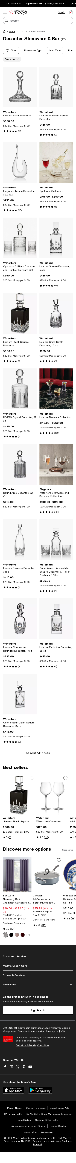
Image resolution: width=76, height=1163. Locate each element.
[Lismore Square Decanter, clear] (56, 238)
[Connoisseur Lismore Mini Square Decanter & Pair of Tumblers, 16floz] (56, 539)
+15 (28, 935)
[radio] (5, 935)
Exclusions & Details (26, 1045)
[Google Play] (40, 1090)
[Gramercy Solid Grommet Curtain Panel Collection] (17, 874)
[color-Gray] (6, 935)
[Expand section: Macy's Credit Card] (38, 965)
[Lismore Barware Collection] (56, 388)
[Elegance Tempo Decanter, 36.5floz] (20, 162)
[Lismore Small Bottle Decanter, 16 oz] (56, 313)
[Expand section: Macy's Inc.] (38, 984)
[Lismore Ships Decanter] (20, 87)
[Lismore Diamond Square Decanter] (56, 87)
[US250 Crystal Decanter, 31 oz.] (20, 388)
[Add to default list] (32, 778)
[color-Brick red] (23, 935)
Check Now (43, 1045)
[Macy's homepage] (5, 32)
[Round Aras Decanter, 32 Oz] (20, 464)
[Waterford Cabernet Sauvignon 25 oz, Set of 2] (52, 795)
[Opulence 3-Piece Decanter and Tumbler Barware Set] (20, 238)
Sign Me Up (38, 1010)
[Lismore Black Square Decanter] (20, 313)
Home (12, 31)
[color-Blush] (17, 935)
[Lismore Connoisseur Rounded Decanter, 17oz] (20, 618)
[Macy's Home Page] (18, 12)
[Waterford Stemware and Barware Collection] (56, 464)
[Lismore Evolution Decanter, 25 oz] (56, 618)
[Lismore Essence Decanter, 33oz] (20, 539)
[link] (20, 121)
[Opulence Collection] (56, 162)
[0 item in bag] (70, 12)
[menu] (5, 12)
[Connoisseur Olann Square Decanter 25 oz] (20, 694)
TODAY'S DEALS (12, 3)
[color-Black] (11, 935)
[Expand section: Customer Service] (38, 956)
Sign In (61, 12)
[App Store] (13, 1090)
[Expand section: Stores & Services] (38, 975)
